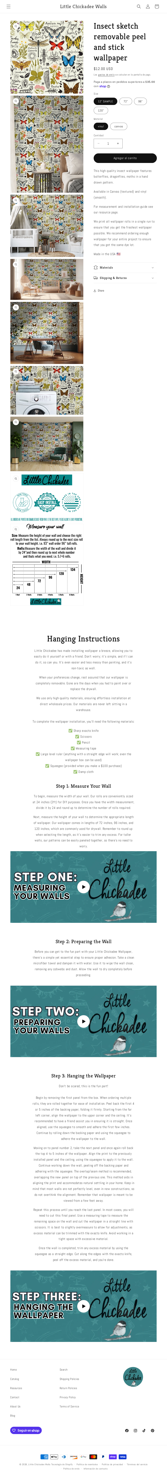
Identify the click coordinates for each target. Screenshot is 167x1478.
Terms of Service (69, 1406)
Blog (12, 1415)
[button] (8, 6)
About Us (15, 1406)
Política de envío (71, 1468)
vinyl (101, 126)
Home (13, 1369)
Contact (14, 1397)
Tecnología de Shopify (62, 1464)
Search (64, 1369)
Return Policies (68, 1388)
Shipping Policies (69, 1379)
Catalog (14, 1379)
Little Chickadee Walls (39, 1464)
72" (126, 101)
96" (140, 101)
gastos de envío (106, 74)
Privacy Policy (68, 1397)
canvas (118, 126)
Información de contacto (96, 1468)
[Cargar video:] (83, 887)
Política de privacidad (112, 1464)
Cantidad (98, 135)
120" (101, 110)
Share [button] (101, 290)
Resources (16, 1388)
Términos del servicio (137, 1464)
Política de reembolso (87, 1464)
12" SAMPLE (105, 101)
